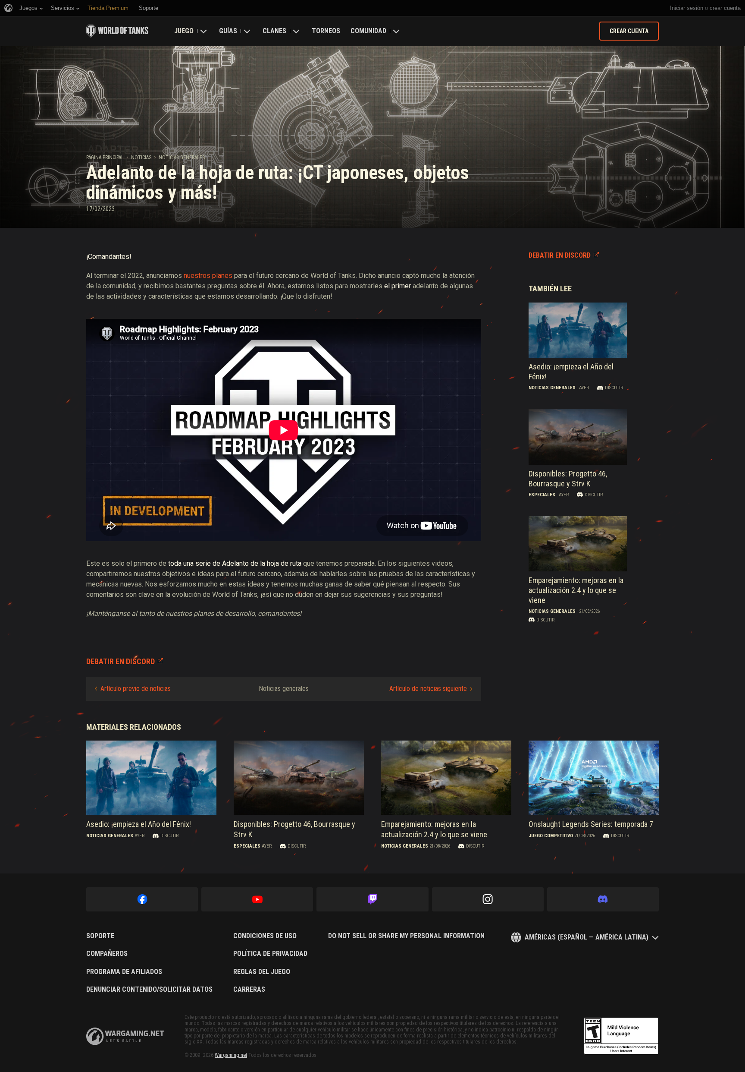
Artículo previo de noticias (135, 688)
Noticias (141, 157)
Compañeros (107, 954)
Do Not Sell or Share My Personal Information (406, 936)
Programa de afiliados (124, 972)
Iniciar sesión (686, 8)
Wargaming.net (231, 1055)
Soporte (100, 936)
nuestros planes (208, 275)
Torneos (326, 31)
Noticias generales (182, 157)
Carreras (249, 989)
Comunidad (368, 31)
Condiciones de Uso (265, 936)
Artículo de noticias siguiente (428, 688)
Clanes (274, 31)
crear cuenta (725, 8)
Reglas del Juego (261, 972)
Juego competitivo (551, 836)
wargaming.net (125, 1036)
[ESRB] (621, 1036)
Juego (184, 31)
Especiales (542, 495)
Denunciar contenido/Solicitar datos (149, 989)
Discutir (614, 388)
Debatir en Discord (560, 255)
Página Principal (105, 157)
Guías (228, 31)
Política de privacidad (270, 954)
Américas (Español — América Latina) (586, 937)
